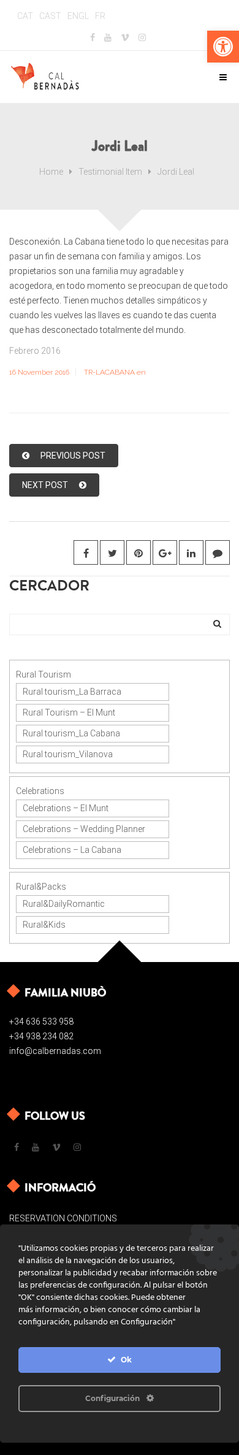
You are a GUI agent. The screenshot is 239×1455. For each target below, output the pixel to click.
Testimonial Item (110, 172)
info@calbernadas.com (55, 1051)
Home (51, 172)
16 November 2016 (39, 372)
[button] (223, 47)
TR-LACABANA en (115, 372)
